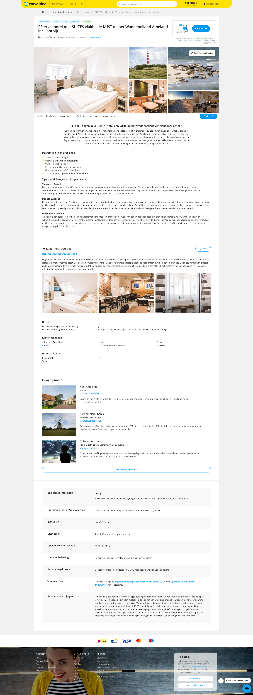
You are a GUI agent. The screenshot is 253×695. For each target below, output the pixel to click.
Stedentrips (102, 658)
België (76, 676)
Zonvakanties (102, 661)
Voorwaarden (109, 116)
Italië (76, 667)
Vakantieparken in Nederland (109, 667)
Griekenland (79, 670)
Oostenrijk (78, 673)
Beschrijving (51, 116)
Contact (39, 673)
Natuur (100, 673)
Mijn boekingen (212, 4)
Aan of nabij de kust (63, 12)
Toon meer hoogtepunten (127, 469)
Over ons (39, 664)
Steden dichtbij (103, 670)
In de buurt (94, 116)
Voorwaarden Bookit (44, 661)
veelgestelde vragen (200, 666)
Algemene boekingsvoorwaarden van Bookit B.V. (139, 581)
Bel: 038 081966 (196, 678)
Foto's (40, 116)
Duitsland (78, 664)
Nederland (78, 658)
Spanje (77, 661)
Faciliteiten (81, 116)
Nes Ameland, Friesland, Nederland (59, 253)
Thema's (72, 4)
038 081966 (191, 3)
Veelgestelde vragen (44, 670)
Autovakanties (103, 664)
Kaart (203, 248)
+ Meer (77, 680)
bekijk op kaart (96, 37)
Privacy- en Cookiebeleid (46, 667)
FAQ (81, 4)
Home (45, 12)
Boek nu (208, 116)
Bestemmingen (58, 4)
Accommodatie (66, 116)
